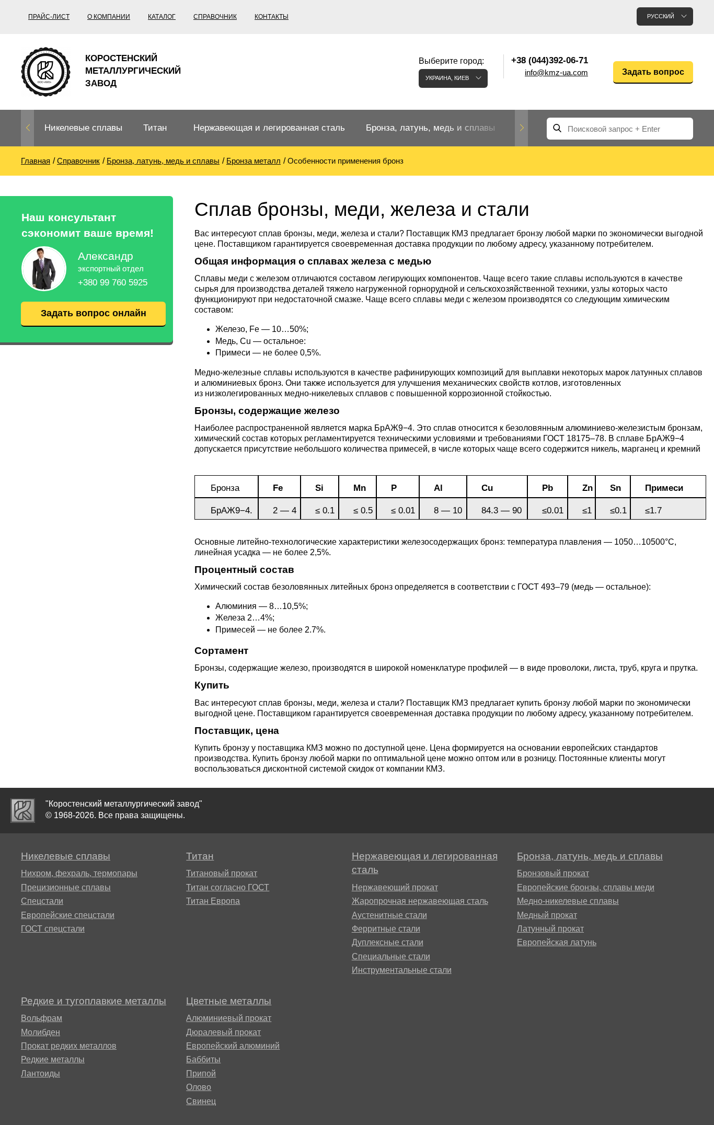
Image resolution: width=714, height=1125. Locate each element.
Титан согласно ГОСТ (227, 887)
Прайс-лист (49, 16)
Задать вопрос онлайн (93, 313)
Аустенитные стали (389, 915)
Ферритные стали (386, 928)
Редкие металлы (53, 1059)
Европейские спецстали (67, 915)
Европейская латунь (556, 942)
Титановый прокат (221, 873)
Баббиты (203, 1059)
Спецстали (42, 901)
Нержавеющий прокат (395, 887)
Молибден (40, 1032)
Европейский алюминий (233, 1045)
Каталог (162, 16)
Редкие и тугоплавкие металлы (93, 1000)
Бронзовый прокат (553, 873)
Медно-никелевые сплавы (568, 901)
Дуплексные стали (387, 942)
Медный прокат (547, 915)
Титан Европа (213, 901)
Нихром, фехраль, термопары (79, 873)
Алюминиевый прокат (228, 1018)
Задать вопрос (653, 71)
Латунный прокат (550, 928)
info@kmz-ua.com (556, 72)
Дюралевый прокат (223, 1032)
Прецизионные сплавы (66, 887)
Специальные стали (391, 956)
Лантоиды (40, 1073)
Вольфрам (41, 1018)
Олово (198, 1087)
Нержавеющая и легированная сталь (269, 128)
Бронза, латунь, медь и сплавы (430, 128)
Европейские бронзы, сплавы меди (585, 887)
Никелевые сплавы (83, 128)
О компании (108, 16)
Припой (201, 1073)
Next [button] (521, 128)
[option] (83, 128)
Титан (155, 128)
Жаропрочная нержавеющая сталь (420, 901)
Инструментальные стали (402, 970)
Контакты (272, 16)
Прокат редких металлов (69, 1045)
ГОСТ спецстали (53, 928)
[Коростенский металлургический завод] (22, 810)
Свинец (201, 1101)
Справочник (215, 16)
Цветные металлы (228, 1000)
